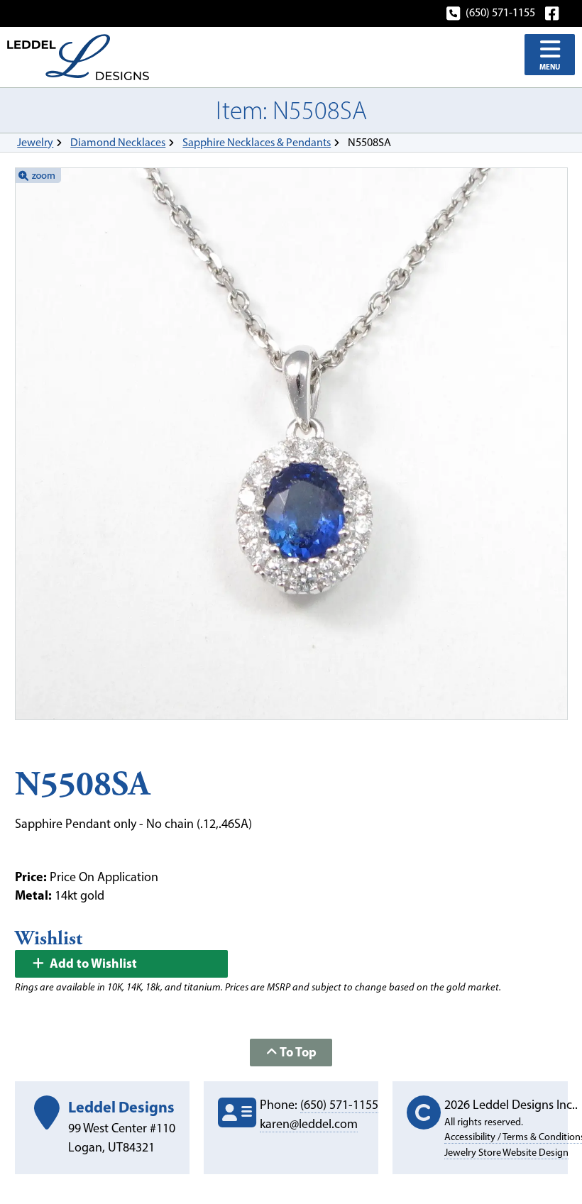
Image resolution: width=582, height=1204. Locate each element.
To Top (297, 1052)
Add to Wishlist (92, 963)
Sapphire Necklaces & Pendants (256, 142)
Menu (549, 67)
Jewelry (35, 142)
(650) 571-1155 (500, 12)
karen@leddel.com (309, 1124)
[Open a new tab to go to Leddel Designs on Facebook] (553, 12)
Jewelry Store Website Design (506, 1152)
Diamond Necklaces (117, 142)
